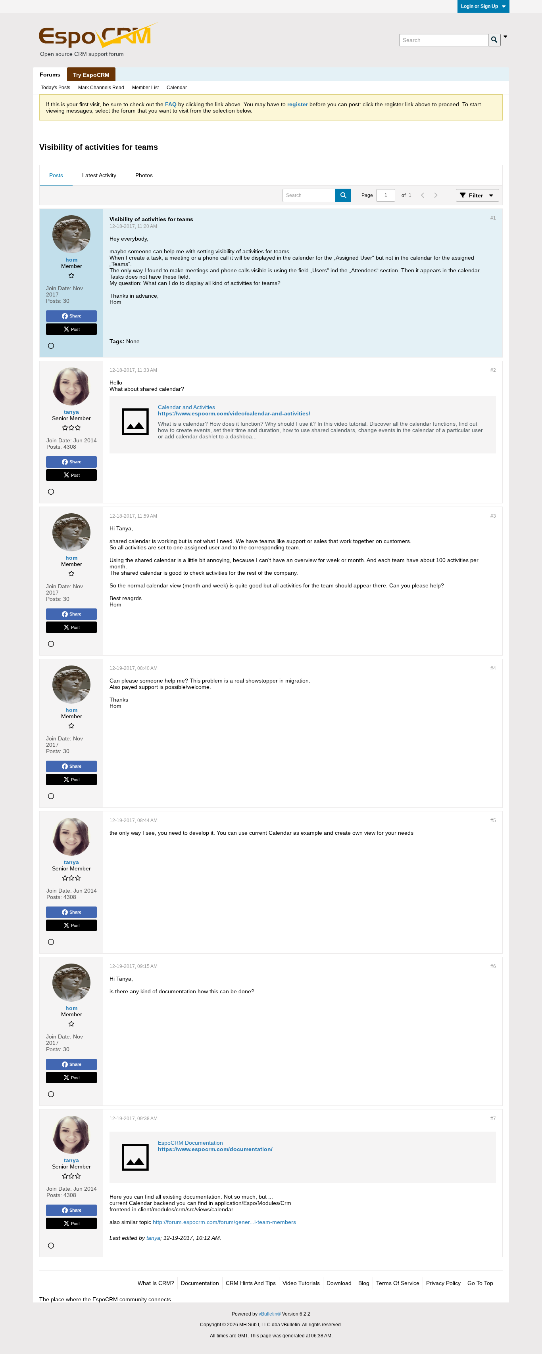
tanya (153, 1238)
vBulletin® (270, 1314)
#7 (493, 1118)
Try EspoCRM (91, 75)
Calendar (177, 87)
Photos (144, 175)
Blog (363, 1283)
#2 (493, 370)
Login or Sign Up (479, 6)
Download (339, 1283)
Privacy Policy (443, 1283)
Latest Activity (99, 175)
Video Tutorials (301, 1283)
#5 (493, 820)
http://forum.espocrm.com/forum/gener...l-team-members (224, 1222)
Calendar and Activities (186, 407)
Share (75, 316)
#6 (493, 966)
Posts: (54, 301)
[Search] (494, 40)
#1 (493, 218)
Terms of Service (397, 1283)
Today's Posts (55, 87)
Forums (50, 74)
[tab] (56, 175)
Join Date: (58, 288)
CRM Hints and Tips (251, 1283)
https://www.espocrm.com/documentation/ (215, 1149)
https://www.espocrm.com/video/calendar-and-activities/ (234, 413)
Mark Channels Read (101, 87)
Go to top (480, 1283)
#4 (493, 668)
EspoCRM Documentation (190, 1143)
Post (75, 329)
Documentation (200, 1283)
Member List (145, 87)
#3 (493, 516)
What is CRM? (156, 1283)
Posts (56, 175)
